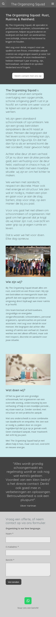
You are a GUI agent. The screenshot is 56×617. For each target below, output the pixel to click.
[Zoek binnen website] (3, 3)
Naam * (9, 533)
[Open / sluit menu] (52, 3)
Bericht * (10, 559)
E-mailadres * (12, 546)
